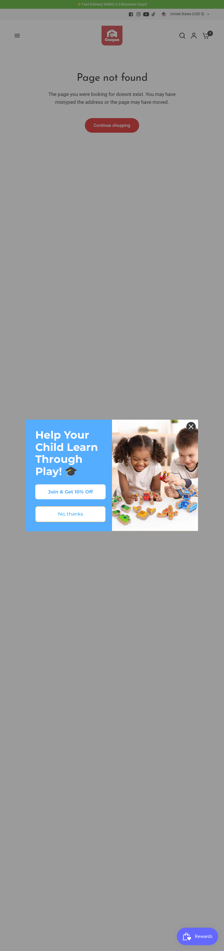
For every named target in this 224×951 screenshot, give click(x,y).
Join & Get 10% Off (70, 492)
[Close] (191, 427)
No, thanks (70, 514)
